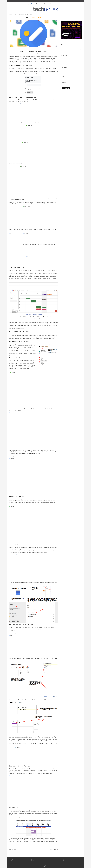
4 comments (23, 284)
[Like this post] (50, 284)
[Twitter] (73, 1)
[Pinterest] (79, 1)
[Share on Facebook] (51, 284)
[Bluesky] (75, 1)
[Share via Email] (57, 284)
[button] (16, 1)
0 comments (22, 849)
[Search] (62, 4)
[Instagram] (78, 1)
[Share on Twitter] (52, 284)
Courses (58, 3)
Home (10, 14)
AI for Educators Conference (41, 3)
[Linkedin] (76, 1)
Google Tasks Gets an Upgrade (33, 51)
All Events (52, 3)
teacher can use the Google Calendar (47, 327)
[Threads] (81, 1)
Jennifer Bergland (36, 53)
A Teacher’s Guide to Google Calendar (33, 317)
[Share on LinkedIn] (55, 284)
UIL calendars (28, 549)
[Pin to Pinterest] (54, 284)
